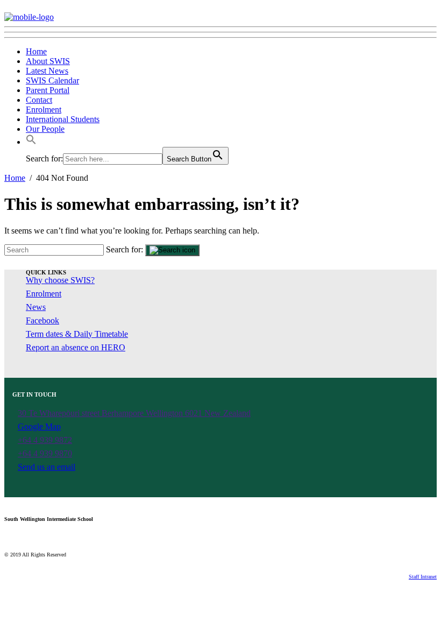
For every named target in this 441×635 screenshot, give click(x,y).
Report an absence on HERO (75, 347)
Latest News (47, 70)
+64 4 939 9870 (45, 453)
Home (36, 51)
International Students (62, 119)
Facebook (42, 320)
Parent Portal (47, 90)
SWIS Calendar (52, 80)
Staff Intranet (423, 577)
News (36, 307)
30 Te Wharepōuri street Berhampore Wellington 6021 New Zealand (134, 413)
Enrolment (43, 109)
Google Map (39, 426)
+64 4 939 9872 (45, 439)
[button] (31, 141)
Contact (39, 99)
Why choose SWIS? (60, 280)
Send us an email (46, 466)
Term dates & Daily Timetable (77, 333)
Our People (45, 128)
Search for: (124, 249)
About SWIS (48, 61)
